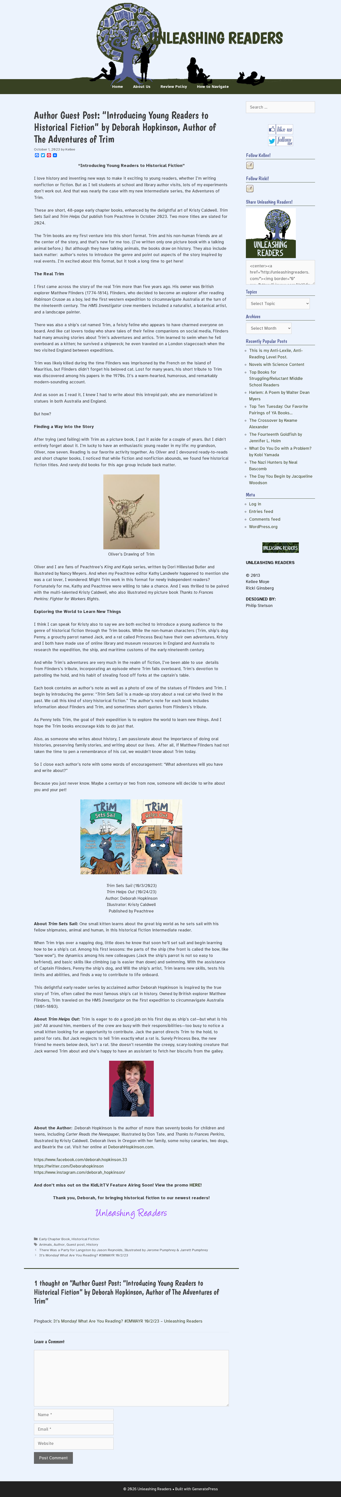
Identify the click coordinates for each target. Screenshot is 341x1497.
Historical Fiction (85, 1239)
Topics (251, 292)
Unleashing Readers (216, 37)
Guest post (75, 1244)
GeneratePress (205, 1489)
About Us (142, 86)
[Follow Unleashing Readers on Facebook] (280, 133)
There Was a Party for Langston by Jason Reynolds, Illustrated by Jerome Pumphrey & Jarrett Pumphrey (123, 1250)
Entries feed (261, 511)
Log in (255, 504)
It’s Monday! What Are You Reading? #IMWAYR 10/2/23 (83, 1255)
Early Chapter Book (54, 1239)
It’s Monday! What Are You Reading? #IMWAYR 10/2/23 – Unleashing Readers (127, 1321)
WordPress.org (263, 526)
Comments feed (264, 519)
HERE (194, 1185)
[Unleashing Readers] (271, 256)
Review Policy (174, 86)
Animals (45, 1244)
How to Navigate (213, 86)
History (92, 1244)
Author (59, 1244)
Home (117, 86)
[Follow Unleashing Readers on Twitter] (280, 144)
